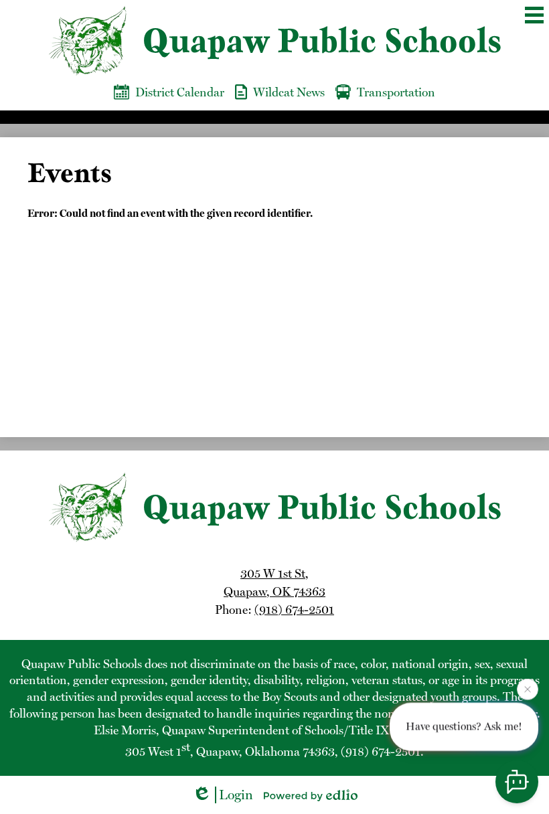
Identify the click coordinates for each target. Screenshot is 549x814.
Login (236, 795)
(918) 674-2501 (294, 609)
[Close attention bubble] (527, 689)
